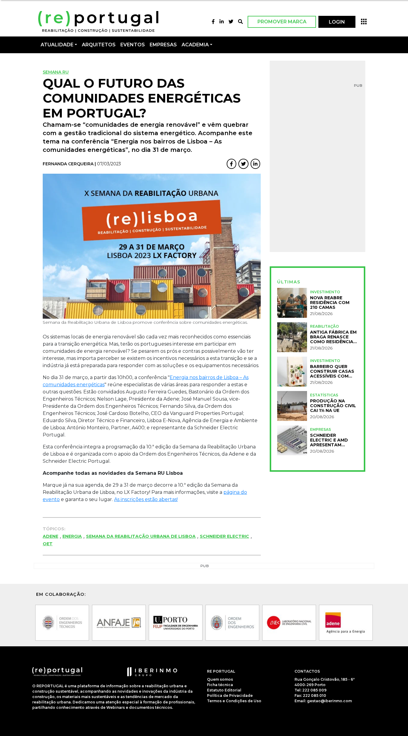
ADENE (50, 536)
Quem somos (220, 679)
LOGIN (337, 22)
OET (48, 543)
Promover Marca (281, 22)
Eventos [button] (132, 45)
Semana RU (56, 72)
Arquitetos (99, 45)
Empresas (163, 45)
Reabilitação (324, 326)
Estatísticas (324, 395)
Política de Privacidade (230, 695)
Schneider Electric (224, 536)
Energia (72, 536)
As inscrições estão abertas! (146, 499)
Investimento (325, 292)
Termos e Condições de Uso (234, 701)
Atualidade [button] (57, 45)
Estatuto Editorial (224, 690)
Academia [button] (195, 45)
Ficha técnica (220, 684)
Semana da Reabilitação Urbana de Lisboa (141, 536)
